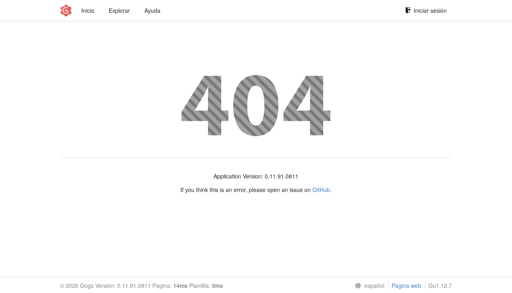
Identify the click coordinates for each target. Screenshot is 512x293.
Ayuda (152, 10)
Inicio (87, 10)
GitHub (321, 190)
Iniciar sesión (430, 10)
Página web (406, 285)
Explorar (119, 10)
